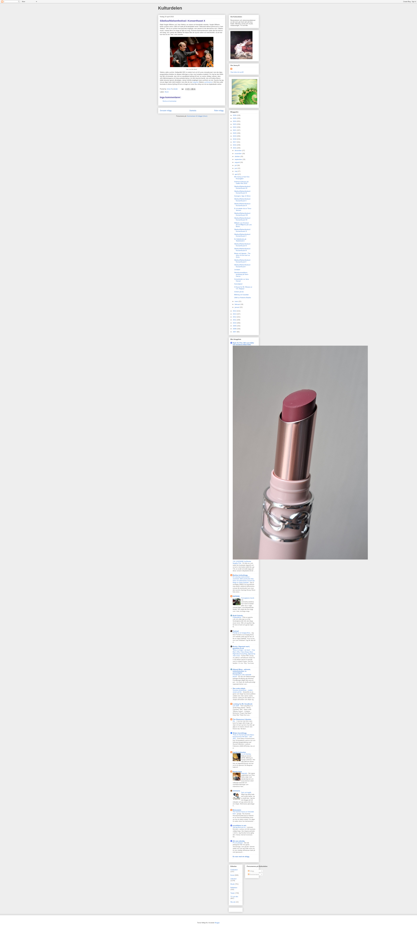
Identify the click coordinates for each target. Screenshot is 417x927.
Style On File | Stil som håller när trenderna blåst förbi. (243, 343)
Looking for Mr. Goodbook (242, 704)
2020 (235, 133)
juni (236, 168)
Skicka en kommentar (169, 101)
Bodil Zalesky (238, 615)
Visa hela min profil (236, 72)
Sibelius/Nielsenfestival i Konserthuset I (242, 265)
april (236, 174)
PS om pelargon (238, 843)
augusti (237, 162)
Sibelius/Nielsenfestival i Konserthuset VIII (242, 214)
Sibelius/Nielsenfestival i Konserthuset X (242, 200)
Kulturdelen (170, 8)
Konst (232, 875)
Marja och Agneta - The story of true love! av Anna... (242, 255)
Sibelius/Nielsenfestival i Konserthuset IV (242, 245)
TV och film (234, 896)
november (238, 153)
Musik (167, 92)
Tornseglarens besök (248, 598)
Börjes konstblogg (240, 733)
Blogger (217, 923)
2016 (235, 145)
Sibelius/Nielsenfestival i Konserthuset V (242, 235)
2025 (235, 118)
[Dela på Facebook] (192, 89)
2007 (235, 332)
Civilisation (234, 870)
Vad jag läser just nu (239, 827)
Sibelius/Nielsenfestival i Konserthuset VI (242, 230)
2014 (235, 311)
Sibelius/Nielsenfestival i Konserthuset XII (242, 187)
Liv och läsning (246, 754)
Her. (234, 721)
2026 (235, 115)
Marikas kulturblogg (240, 575)
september (238, 159)
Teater (232, 893)
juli (236, 165)
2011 (235, 320)
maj (236, 171)
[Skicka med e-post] (186, 89)
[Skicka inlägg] (182, 89)
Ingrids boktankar (239, 752)
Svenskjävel (238, 284)
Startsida (192, 110)
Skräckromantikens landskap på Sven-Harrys (241, 274)
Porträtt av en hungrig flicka (242, 633)
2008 (235, 329)
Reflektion (233, 887)
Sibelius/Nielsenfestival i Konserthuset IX (242, 204)
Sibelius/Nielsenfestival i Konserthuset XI (242, 192)
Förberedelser (237, 617)
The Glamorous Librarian (242, 719)
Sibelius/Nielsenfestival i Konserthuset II (242, 261)
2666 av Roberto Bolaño (242, 297)
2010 (235, 323)
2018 (235, 139)
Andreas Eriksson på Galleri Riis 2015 (241, 182)
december (238, 150)
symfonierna (208, 82)
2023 (235, 124)
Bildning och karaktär (241, 295)
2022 (235, 127)
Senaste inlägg (165, 110)
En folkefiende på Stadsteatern (240, 240)
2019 (235, 136)
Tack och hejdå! (246, 792)
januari (237, 307)
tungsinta (195, 82)
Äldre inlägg (218, 110)
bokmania (236, 791)
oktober (237, 156)
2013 (235, 314)
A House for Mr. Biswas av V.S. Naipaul (243, 288)
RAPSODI (236, 596)
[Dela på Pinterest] (194, 89)
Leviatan (237, 269)
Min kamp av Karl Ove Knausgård (241, 177)
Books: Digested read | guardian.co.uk (241, 647)
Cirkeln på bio (239, 292)
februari (237, 304)
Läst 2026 (236, 706)
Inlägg (251, 871)
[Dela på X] (190, 89)
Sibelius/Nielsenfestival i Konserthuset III (242, 249)
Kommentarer (254, 874)
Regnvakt (244, 773)
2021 (235, 130)
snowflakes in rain (239, 825)
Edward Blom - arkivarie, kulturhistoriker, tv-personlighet (242, 671)
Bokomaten (237, 810)
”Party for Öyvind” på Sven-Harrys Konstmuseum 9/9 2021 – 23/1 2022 (243, 736)
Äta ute (232, 902)
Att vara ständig (239, 841)
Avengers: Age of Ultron (242, 196)
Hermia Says (237, 771)
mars (237, 301)
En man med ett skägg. (241, 856)
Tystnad (236, 631)
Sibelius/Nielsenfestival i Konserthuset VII (242, 219)
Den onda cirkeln (239, 688)
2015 (235, 148)
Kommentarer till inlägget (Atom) (197, 116)
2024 (235, 121)
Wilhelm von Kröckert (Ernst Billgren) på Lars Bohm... (243, 224)
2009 (235, 326)
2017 (235, 142)
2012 (235, 317)
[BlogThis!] (188, 89)
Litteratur (233, 879)
